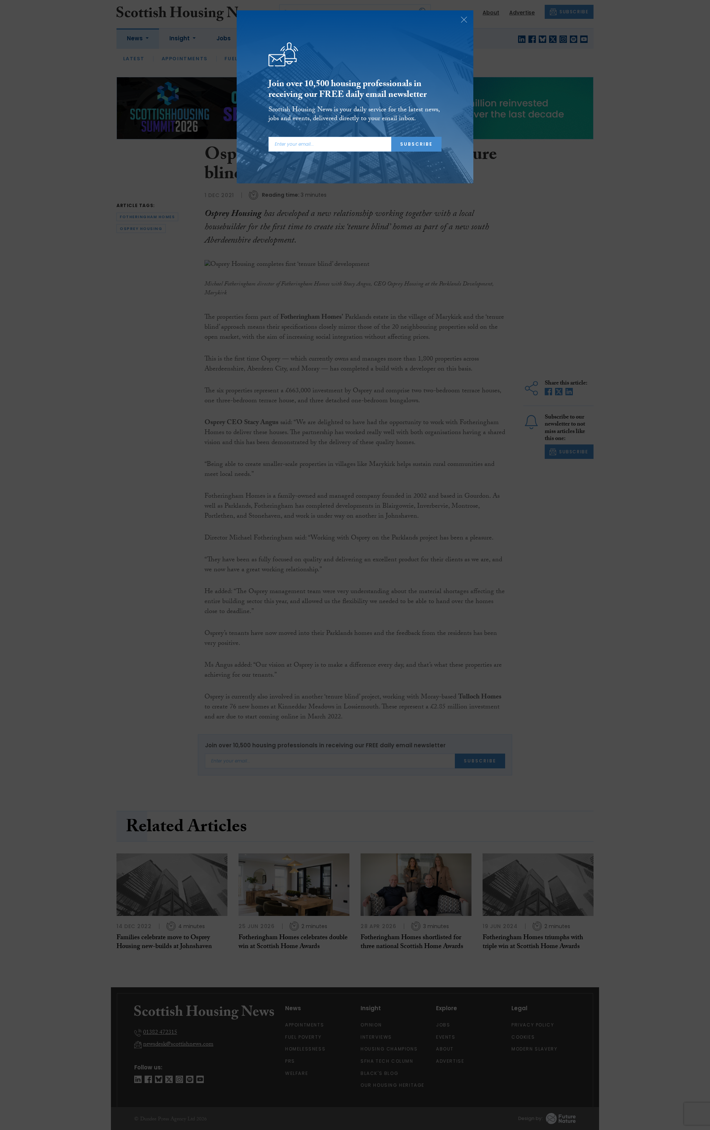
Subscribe (416, 144)
